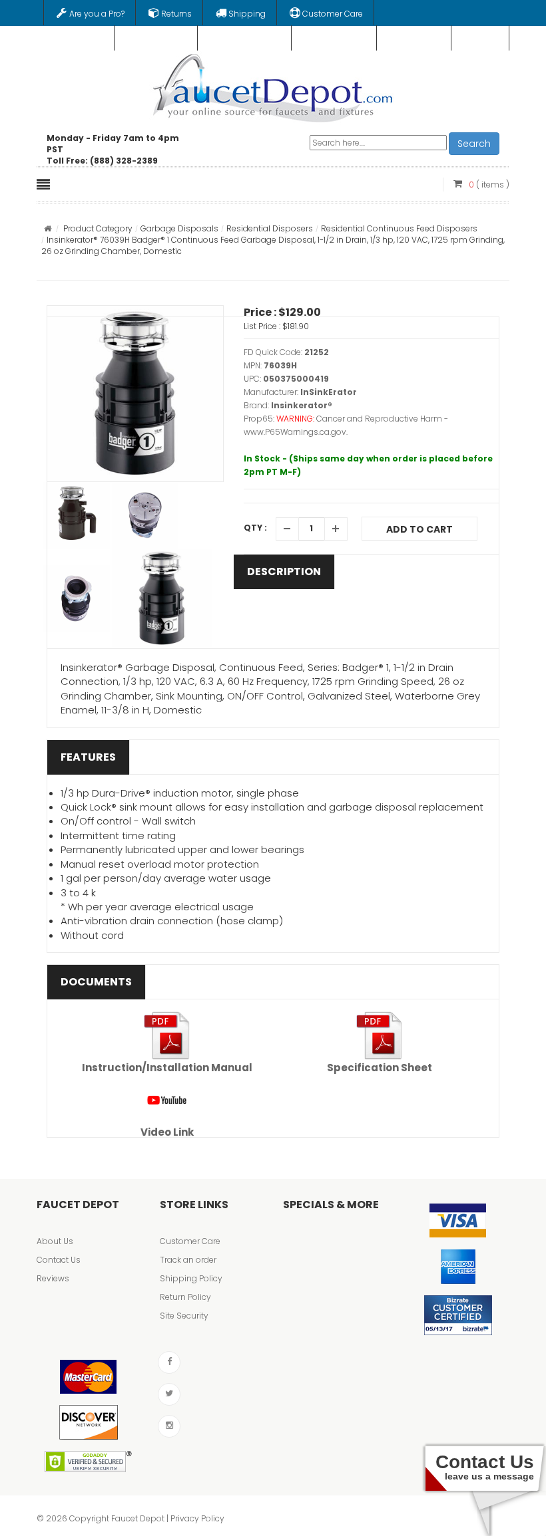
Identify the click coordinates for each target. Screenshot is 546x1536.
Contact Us (59, 1259)
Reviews (53, 1278)
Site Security (184, 1315)
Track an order (188, 1259)
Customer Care (190, 1241)
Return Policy (185, 1297)
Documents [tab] (96, 981)
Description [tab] (284, 571)
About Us (55, 1241)
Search (474, 143)
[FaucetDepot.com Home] (273, 85)
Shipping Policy (191, 1278)
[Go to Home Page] (47, 228)
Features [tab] (88, 757)
